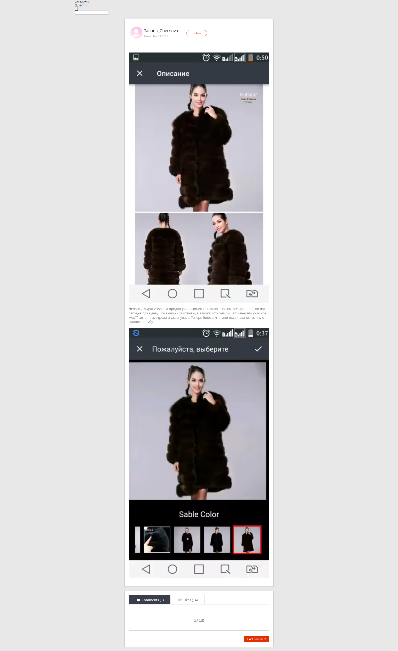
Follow (197, 33)
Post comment (256, 639)
